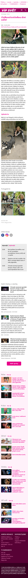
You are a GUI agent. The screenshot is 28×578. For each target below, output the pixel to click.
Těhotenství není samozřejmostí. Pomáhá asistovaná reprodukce (18, 441)
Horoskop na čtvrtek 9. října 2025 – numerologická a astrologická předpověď (18, 521)
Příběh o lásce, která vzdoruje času (17, 512)
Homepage (3, 14)
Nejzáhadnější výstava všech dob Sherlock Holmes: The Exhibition (18, 395)
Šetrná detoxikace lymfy (18, 454)
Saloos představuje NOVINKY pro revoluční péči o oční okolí (18, 425)
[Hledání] (25, 10)
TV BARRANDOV (13, 4)
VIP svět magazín (5, 554)
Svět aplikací (3, 4)
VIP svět (3, 552)
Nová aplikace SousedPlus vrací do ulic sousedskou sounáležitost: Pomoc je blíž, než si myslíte (16, 252)
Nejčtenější (12, 245)
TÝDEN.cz (3, 2)
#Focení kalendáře (21, 27)
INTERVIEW (23, 2)
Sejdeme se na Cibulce (7, 556)
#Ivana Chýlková (11, 27)
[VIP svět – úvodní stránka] (9, 10)
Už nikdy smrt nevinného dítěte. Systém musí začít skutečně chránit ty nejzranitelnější (19, 482)
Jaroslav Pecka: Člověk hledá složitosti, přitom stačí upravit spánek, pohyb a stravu (18, 449)
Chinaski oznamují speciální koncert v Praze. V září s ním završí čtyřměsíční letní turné (15, 267)
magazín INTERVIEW (20, 540)
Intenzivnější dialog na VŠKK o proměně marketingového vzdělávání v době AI (18, 490)
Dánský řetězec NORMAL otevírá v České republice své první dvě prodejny (19, 387)
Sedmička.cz (18, 542)
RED (2, 25)
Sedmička (15, 2)
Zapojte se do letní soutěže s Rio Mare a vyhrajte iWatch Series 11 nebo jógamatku (16, 260)
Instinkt (9, 2)
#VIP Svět (3, 27)
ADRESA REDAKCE (7, 534)
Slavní (8, 14)
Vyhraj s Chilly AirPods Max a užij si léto (18, 409)
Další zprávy (14, 364)
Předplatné (23, 4)
